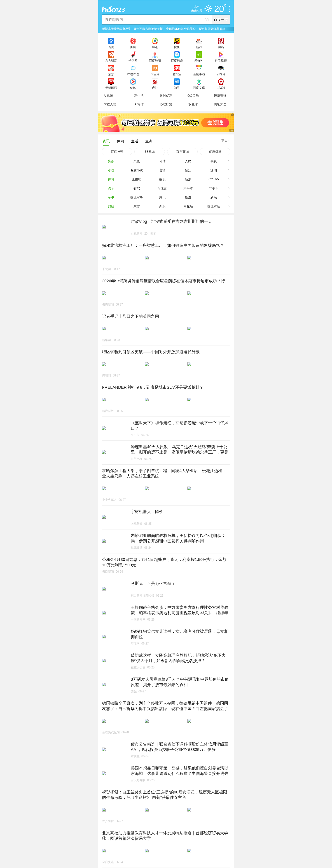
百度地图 (155, 60)
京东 (111, 74)
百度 (111, 47)
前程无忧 (110, 104)
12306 (221, 87)
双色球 (193, 104)
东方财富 (111, 60)
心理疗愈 (166, 104)
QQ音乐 (193, 95)
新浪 (199, 47)
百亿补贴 (117, 151)
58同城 (150, 151)
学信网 (133, 60)
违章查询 (220, 95)
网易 (221, 47)
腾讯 (155, 47)
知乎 (177, 87)
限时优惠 (166, 95)
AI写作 (139, 104)
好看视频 (221, 60)
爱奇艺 (198, 60)
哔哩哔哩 (133, 74)
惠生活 (139, 95)
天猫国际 (111, 87)
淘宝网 (155, 74)
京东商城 (182, 151)
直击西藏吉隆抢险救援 (148, 29)
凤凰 (133, 47)
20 (219, 9)
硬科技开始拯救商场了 (213, 29)
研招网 (221, 74)
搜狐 (177, 47)
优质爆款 (215, 151)
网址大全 (220, 104)
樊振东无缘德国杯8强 (116, 29)
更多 (224, 141)
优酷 (133, 87)
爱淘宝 (177, 74)
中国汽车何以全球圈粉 (181, 29)
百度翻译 (177, 60)
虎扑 (155, 87)
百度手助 (199, 74)
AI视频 (108, 95)
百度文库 (199, 87)
